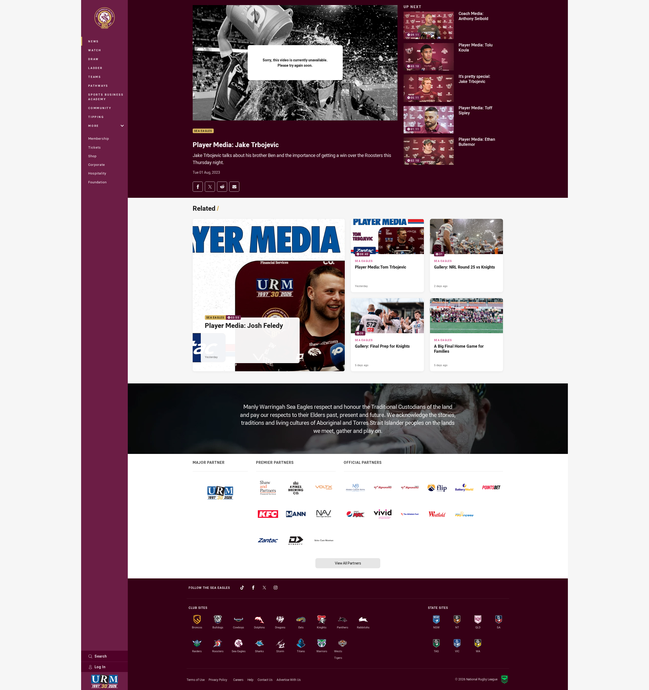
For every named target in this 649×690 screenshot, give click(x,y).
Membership (98, 138)
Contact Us (265, 680)
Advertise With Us (289, 680)
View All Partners (348, 563)
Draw (93, 59)
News (93, 41)
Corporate (96, 164)
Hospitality (97, 173)
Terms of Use (196, 680)
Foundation (97, 182)
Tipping (96, 117)
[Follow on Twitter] (264, 587)
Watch (94, 50)
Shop (92, 156)
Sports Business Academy (105, 97)
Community (100, 108)
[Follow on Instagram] (276, 587)
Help (250, 680)
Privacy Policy (218, 680)
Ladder (95, 68)
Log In (100, 666)
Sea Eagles (203, 131)
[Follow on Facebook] (253, 587)
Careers (238, 680)
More (93, 126)
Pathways (98, 85)
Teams (94, 77)
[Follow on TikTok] (242, 587)
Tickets (94, 147)
